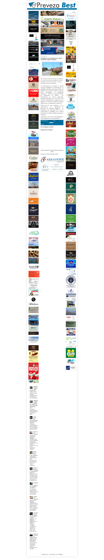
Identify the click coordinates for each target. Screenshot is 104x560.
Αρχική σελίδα (51, 151)
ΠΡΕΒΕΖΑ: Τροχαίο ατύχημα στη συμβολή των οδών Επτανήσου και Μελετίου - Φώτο (34, 404)
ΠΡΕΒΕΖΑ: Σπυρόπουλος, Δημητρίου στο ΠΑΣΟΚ (34, 485)
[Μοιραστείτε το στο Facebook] (52, 122)
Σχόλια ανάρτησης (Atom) (52, 154)
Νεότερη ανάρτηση (45, 150)
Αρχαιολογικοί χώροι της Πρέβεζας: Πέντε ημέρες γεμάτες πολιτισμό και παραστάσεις (34, 537)
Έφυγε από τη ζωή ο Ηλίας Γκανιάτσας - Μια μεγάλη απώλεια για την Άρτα (34, 455)
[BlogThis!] (50, 122)
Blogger (60, 554)
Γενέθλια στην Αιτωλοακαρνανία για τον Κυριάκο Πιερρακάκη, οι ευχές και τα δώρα (34, 500)
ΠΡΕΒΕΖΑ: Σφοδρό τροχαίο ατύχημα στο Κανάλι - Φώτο (34, 389)
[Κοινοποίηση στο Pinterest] (52, 122)
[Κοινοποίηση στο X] (51, 122)
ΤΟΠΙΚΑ (46, 124)
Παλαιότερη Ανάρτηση (58, 150)
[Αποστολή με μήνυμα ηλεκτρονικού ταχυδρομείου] (49, 122)
